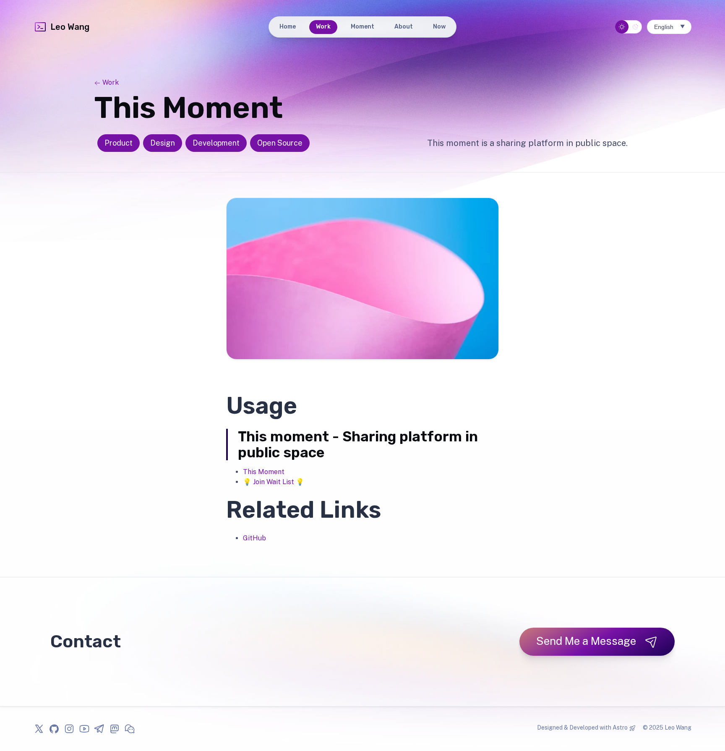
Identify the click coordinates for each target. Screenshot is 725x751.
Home (287, 26)
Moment (362, 26)
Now (439, 26)
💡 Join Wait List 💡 (273, 482)
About (403, 26)
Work (323, 26)
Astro (620, 727)
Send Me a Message (586, 640)
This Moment (263, 472)
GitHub (254, 538)
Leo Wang (69, 27)
